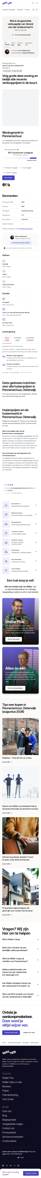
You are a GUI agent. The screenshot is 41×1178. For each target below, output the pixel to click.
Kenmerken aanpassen (26, 228)
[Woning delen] (33, 10)
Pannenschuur (29, 9)
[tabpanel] (20, 357)
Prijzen (5, 1090)
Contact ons (8, 1128)
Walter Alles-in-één (12, 1082)
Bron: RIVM (5, 372)
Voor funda (7, 1099)
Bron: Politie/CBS (15, 372)
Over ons (6, 1111)
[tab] (7, 339)
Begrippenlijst (9, 1119)
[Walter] (7, 3)
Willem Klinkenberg (28, 53)
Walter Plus (8, 1077)
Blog (4, 1115)
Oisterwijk (20, 9)
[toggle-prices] (12, 35)
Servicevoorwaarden (12, 1136)
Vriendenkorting (10, 1094)
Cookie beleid (9, 1141)
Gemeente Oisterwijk (8, 9)
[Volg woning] (37, 10)
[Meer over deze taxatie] (21, 71)
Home (4, 1042)
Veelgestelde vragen (12, 1124)
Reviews (6, 1086)
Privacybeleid (9, 1132)
